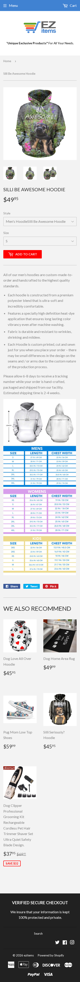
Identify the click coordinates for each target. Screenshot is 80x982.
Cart (73, 5)
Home (7, 61)
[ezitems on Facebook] (64, 943)
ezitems (29, 955)
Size (6, 233)
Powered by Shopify (51, 955)
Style (6, 213)
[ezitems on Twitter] (57, 943)
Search (38, 933)
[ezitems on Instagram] (72, 943)
